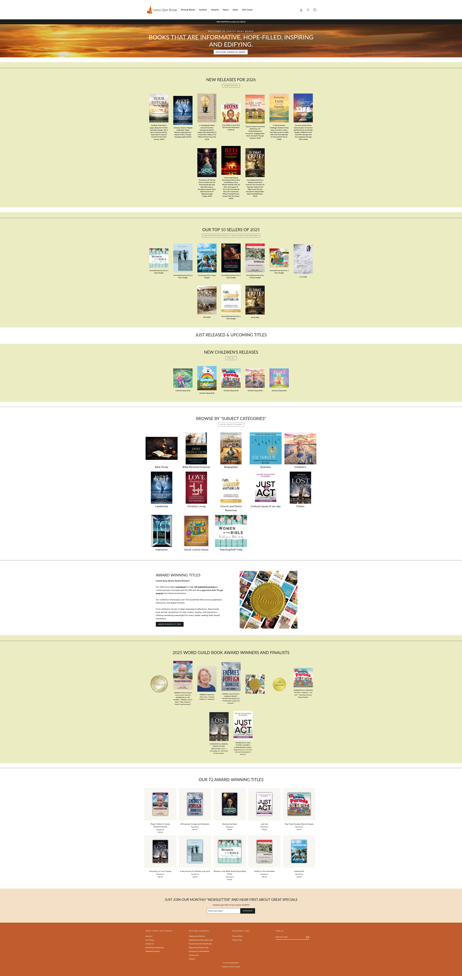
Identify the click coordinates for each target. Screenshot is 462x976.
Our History (150, 940)
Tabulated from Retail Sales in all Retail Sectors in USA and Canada (231, 235)
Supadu (238, 966)
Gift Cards (247, 9)
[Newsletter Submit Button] (307, 937)
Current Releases (231, 85)
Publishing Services (153, 951)
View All (231, 358)
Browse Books (188, 9)
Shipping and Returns (197, 936)
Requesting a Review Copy (199, 947)
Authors (203, 9)
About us (149, 936)
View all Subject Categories (231, 424)
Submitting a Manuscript (155, 947)
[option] (231, 22)
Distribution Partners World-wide (201, 940)
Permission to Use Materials (199, 951)
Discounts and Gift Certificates (200, 944)
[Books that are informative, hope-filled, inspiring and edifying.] (231, 40)
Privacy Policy (237, 936)
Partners (192, 959)
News (226, 9)
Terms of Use (237, 940)
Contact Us (150, 944)
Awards (215, 9)
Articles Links (194, 955)
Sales (235, 9)
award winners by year (169, 624)
